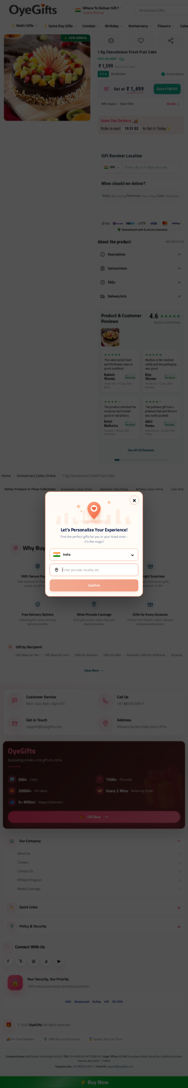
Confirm (94, 585)
